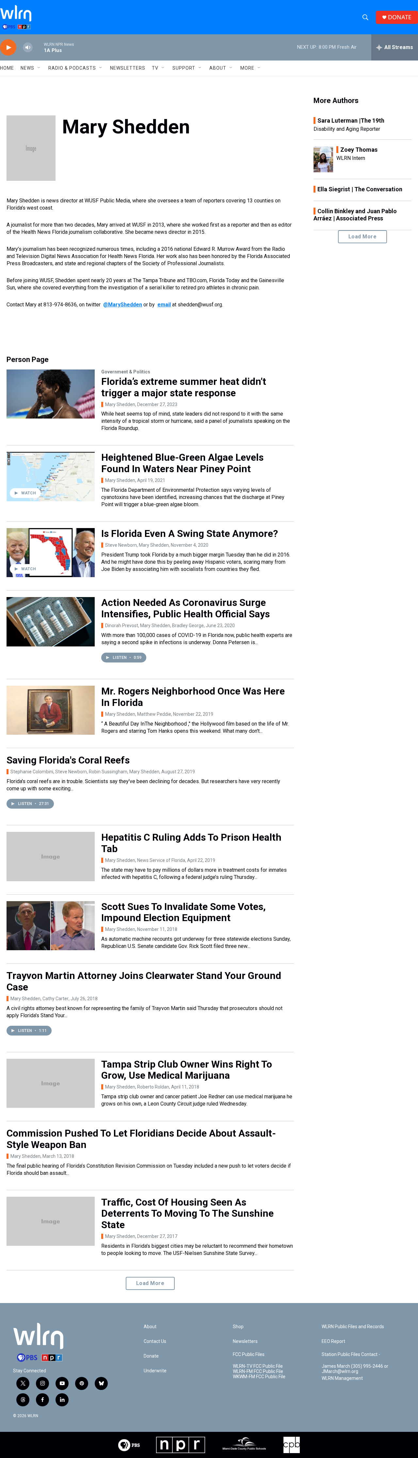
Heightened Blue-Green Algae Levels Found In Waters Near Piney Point (182, 463)
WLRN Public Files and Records (353, 1326)
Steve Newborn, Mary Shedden (137, 545)
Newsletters (127, 68)
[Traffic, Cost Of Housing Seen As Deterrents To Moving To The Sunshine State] (51, 1221)
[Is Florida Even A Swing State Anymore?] (51, 552)
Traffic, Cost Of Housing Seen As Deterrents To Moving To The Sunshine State (187, 1213)
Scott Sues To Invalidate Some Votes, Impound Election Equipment (183, 912)
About (217, 68)
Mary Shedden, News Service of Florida (145, 860)
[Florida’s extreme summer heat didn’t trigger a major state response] (51, 394)
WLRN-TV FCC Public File (258, 1366)
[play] (8, 47)
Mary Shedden (120, 404)
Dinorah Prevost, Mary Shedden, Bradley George (154, 625)
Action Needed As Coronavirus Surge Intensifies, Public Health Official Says (185, 608)
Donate (151, 1356)
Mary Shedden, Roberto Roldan (137, 1086)
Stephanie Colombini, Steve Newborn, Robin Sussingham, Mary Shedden (84, 771)
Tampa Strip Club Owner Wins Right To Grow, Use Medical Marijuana (186, 1069)
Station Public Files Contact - (351, 1354)
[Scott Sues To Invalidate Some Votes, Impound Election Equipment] (51, 925)
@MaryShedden (122, 304)
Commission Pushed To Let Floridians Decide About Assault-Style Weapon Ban (141, 1138)
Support (183, 68)
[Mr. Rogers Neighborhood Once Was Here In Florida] (51, 710)
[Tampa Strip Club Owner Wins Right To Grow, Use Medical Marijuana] (51, 1083)
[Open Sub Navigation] (39, 68)
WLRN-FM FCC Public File (258, 1371)
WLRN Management (342, 1378)
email (164, 304)
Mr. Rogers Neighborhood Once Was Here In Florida (193, 696)
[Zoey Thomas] (323, 159)
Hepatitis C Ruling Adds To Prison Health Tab (191, 843)
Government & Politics (125, 371)
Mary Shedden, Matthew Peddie (138, 714)
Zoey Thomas (359, 149)
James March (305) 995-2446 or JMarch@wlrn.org (355, 1369)
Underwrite (155, 1370)
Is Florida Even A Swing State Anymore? (189, 533)
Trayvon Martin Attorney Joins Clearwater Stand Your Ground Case (144, 981)
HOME (7, 68)
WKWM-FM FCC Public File (259, 1376)
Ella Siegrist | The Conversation (359, 189)
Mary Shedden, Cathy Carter (39, 998)
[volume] (27, 47)
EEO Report (333, 1341)
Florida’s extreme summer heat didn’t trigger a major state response (183, 387)
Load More (150, 1283)
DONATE (399, 17)
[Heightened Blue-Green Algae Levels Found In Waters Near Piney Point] (51, 476)
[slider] (38, 47)
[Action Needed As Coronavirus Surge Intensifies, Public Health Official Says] (51, 621)
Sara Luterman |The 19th (350, 120)
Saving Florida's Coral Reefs (68, 760)
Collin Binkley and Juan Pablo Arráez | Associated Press (355, 215)
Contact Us (155, 1341)
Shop (238, 1326)
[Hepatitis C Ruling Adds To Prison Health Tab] (51, 856)
